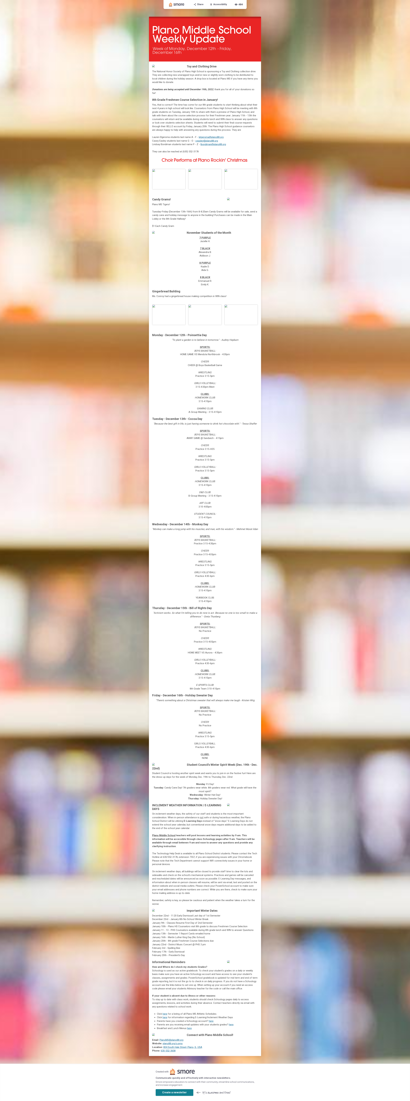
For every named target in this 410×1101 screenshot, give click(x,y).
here (165, 1013)
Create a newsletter (174, 1092)
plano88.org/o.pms (173, 1043)
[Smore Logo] (176, 4)
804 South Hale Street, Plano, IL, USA (182, 1047)
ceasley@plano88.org (206, 140)
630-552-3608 (168, 1050)
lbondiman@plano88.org (213, 144)
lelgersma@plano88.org (211, 137)
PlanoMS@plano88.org (171, 1040)
